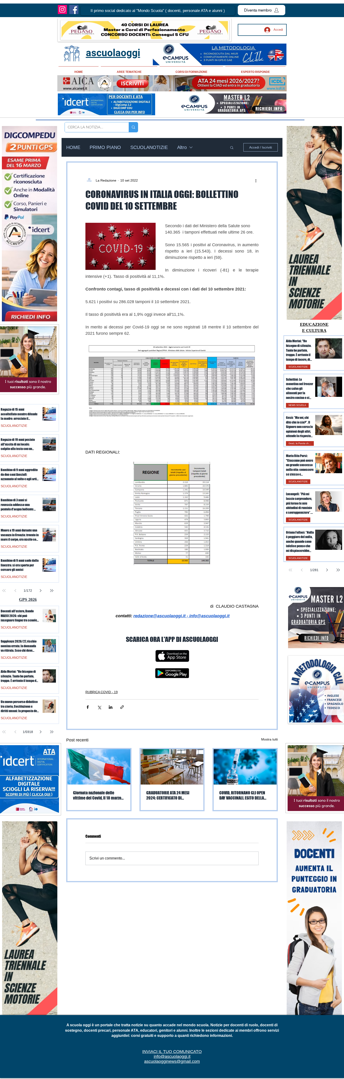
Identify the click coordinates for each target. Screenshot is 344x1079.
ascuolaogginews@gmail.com (172, 1061)
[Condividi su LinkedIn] (110, 707)
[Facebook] (73, 9)
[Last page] (338, 570)
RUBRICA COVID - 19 (101, 692)
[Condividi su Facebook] (87, 707)
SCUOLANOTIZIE (149, 147)
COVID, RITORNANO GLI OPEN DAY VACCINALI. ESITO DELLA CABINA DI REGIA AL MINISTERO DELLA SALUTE (244, 795)
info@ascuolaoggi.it (172, 1056)
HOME (73, 147)
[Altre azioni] (256, 180)
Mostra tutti (269, 739)
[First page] (290, 570)
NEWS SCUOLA (297, 405)
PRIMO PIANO (105, 147)
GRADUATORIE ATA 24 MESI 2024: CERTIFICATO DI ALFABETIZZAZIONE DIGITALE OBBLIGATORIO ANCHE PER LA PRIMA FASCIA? (169, 795)
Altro (182, 147)
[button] (158, 10)
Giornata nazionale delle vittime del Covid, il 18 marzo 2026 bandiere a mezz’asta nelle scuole (97, 795)
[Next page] (327, 570)
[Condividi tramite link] (122, 707)
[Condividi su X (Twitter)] (99, 707)
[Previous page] (301, 570)
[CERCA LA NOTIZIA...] (133, 127)
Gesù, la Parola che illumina (301, 443)
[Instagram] (62, 9)
